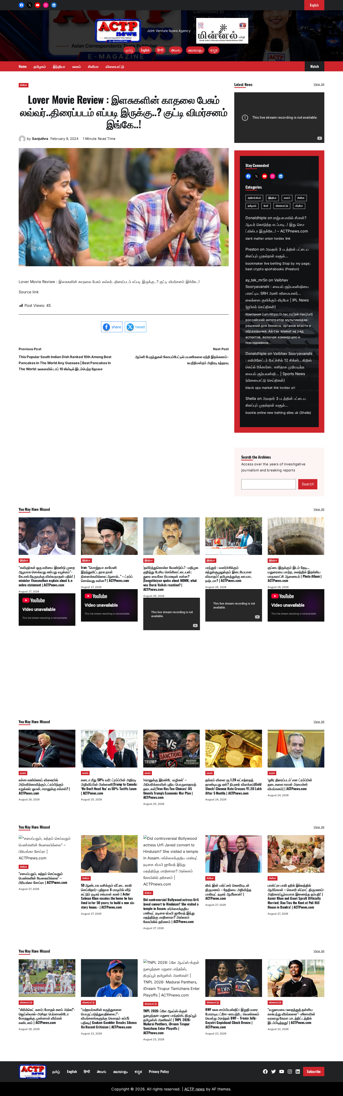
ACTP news (194, 1089)
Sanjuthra (40, 139)
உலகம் (287, 197)
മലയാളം (195, 49)
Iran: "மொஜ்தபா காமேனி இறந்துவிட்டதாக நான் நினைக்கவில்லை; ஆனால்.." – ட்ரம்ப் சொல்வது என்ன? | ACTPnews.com (107, 574)
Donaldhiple (255, 217)
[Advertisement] (172, 681)
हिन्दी (160, 49)
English (145, 49)
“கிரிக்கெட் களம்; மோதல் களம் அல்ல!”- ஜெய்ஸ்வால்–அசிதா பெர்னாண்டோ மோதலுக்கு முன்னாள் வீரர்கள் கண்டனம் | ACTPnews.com (47, 1016)
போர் (266, 205)
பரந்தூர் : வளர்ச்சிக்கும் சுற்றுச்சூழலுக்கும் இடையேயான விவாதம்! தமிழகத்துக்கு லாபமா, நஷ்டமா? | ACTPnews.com (228, 574)
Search (308, 484)
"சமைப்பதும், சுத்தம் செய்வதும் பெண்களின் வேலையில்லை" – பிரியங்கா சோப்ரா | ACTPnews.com (43, 878)
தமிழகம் (252, 205)
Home (23, 66)
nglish (314, 4)
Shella (250, 398)
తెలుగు (175, 49)
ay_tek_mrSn (256, 280)
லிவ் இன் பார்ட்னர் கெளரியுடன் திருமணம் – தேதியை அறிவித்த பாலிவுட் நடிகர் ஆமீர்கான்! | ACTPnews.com (228, 891)
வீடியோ (299, 205)
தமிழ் (129, 49)
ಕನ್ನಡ (213, 49)
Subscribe (314, 1071)
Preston (252, 249)
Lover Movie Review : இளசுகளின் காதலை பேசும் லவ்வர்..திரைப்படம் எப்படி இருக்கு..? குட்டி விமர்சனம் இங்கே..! (123, 111)
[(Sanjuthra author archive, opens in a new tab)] (22, 141)
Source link (29, 292)
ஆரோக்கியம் (254, 197)
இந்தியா (272, 197)
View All (319, 84)
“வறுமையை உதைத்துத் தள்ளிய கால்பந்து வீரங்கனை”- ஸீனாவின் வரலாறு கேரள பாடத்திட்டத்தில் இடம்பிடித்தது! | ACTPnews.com (291, 1016)
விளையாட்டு (282, 205)
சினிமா (23, 84)
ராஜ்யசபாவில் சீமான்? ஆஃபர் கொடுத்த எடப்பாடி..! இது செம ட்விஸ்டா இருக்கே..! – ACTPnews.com (276, 224)
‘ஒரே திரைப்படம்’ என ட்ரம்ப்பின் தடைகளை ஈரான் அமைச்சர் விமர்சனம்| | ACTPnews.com (290, 784)
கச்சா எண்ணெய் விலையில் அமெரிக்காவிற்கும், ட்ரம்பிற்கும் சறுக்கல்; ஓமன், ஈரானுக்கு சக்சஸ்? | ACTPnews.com (44, 786)
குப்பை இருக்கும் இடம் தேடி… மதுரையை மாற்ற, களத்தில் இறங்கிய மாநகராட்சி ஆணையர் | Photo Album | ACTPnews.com (295, 574)
